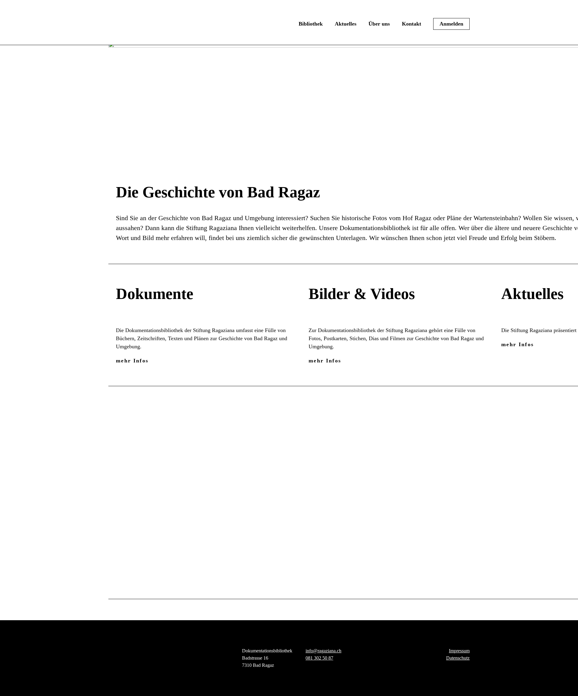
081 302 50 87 (319, 658)
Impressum (459, 650)
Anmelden (451, 24)
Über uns (379, 24)
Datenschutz (458, 658)
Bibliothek (311, 24)
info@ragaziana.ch (323, 650)
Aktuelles (345, 24)
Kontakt (411, 24)
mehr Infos (132, 361)
